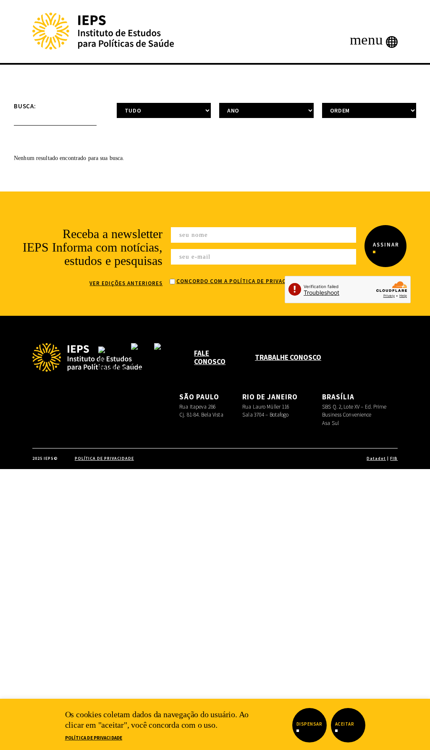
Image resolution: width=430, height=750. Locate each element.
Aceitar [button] (344, 724)
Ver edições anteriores (126, 283)
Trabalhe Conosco (288, 357)
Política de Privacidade (94, 738)
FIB (394, 458)
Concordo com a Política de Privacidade (239, 281)
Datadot (376, 458)
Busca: (25, 106)
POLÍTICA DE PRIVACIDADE (104, 458)
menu (366, 41)
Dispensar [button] (309, 724)
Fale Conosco (209, 357)
